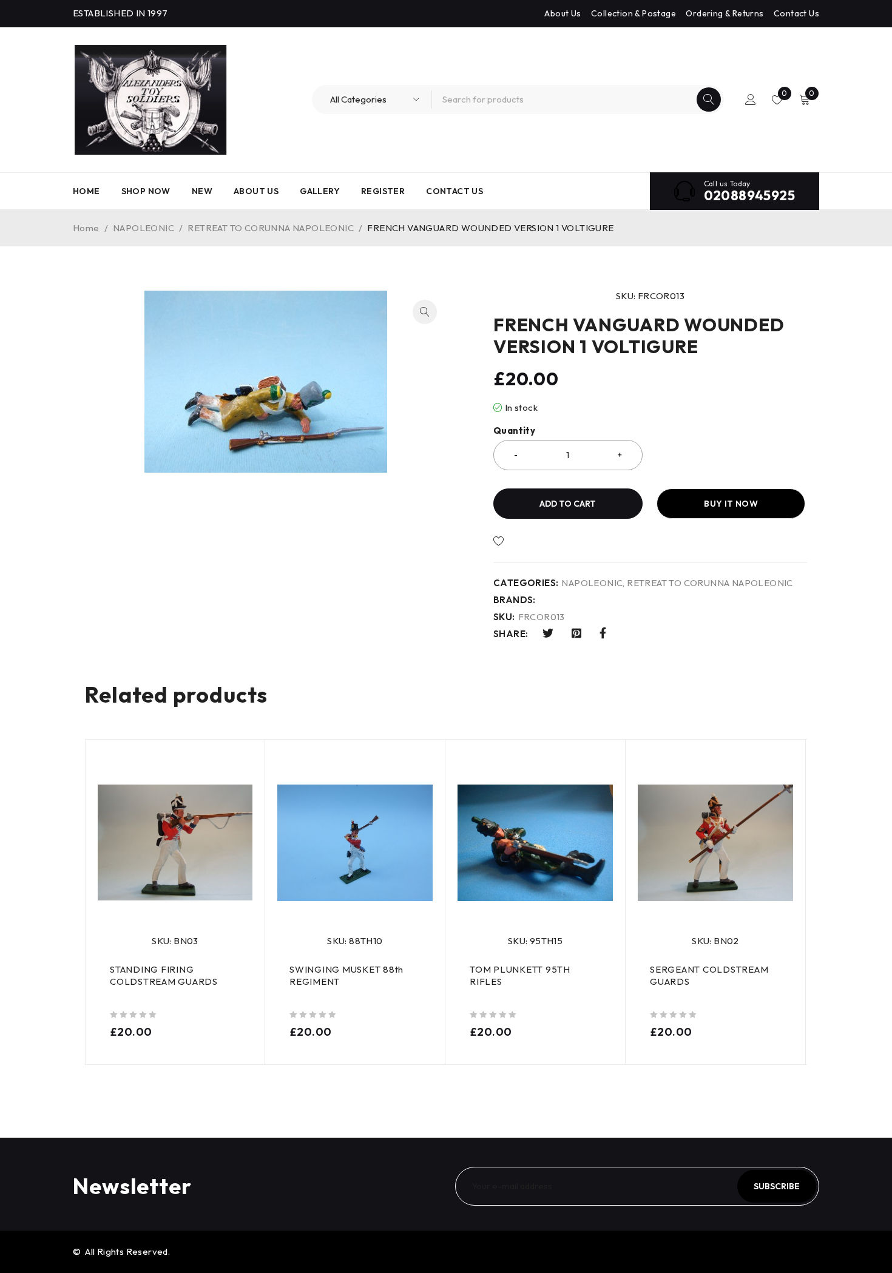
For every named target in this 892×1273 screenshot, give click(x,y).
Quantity (514, 430)
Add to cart (567, 503)
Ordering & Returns (724, 13)
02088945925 (749, 195)
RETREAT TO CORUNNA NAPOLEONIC (271, 228)
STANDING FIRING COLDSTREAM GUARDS (164, 975)
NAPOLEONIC (143, 228)
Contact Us (796, 13)
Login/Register (750, 99)
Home (86, 228)
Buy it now (731, 503)
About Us (562, 13)
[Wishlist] (539, 541)
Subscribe (777, 1186)
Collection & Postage (633, 13)
